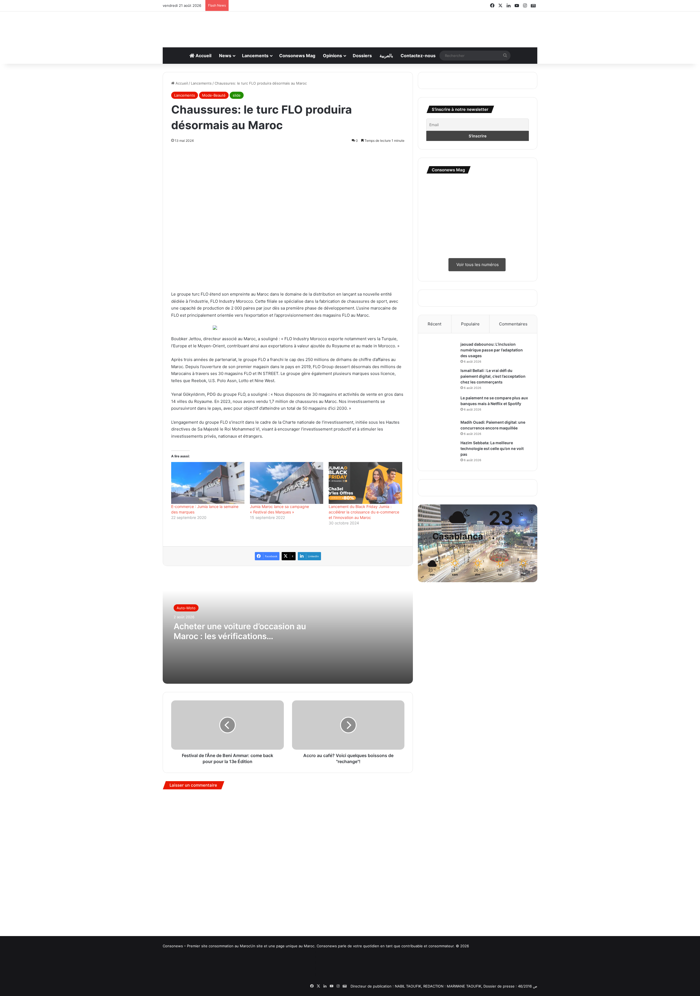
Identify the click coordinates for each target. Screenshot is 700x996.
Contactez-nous (418, 55)
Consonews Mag (297, 55)
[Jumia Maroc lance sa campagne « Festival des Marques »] (286, 719)
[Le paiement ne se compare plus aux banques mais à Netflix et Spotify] (441, 405)
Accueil (202, 55)
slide (237, 95)
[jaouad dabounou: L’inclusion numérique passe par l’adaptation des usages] (441, 352)
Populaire (470, 324)
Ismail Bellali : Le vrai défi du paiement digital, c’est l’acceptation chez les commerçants (493, 376)
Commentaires (513, 324)
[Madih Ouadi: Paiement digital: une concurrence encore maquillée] (441, 427)
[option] (288, 865)
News (225, 55)
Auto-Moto (186, 844)
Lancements (255, 55)
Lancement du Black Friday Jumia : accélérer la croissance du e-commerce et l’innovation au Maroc (364, 748)
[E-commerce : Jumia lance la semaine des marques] (207, 719)
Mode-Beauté (214, 95)
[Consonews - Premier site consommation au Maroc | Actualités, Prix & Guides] (350, 26)
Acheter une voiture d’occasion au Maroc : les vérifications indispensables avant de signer (240, 867)
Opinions (332, 55)
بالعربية (386, 55)
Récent (434, 324)
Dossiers (362, 55)
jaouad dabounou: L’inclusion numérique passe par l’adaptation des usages (491, 350)
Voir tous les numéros (477, 264)
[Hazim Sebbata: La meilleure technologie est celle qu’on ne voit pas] (441, 450)
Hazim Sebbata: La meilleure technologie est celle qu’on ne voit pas (492, 448)
